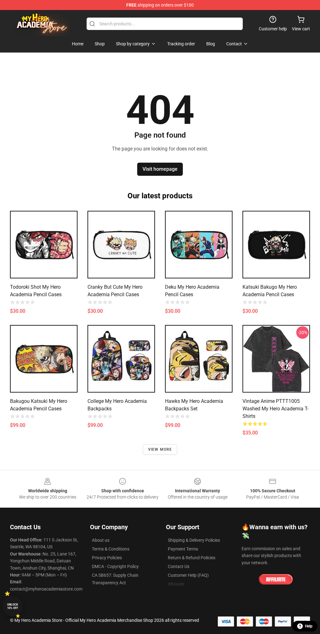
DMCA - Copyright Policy (115, 566)
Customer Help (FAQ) (188, 575)
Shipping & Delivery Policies (194, 540)
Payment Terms (183, 548)
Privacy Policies (107, 557)
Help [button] (308, 626)
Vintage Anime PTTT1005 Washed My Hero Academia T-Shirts (275, 408)
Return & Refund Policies (191, 557)
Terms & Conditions (110, 548)
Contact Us (178, 566)
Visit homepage (160, 169)
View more (160, 449)
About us (100, 540)
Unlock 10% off (12, 606)
